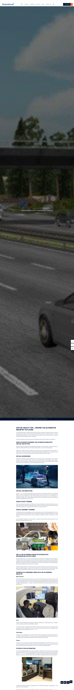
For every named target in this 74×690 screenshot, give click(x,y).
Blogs (40, 208)
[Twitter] (65, 682)
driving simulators (22, 653)
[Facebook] (68, 682)
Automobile (35, 208)
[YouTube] (62, 682)
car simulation (21, 493)
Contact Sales (67, 4)
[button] (53, 5)
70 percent (35, 629)
